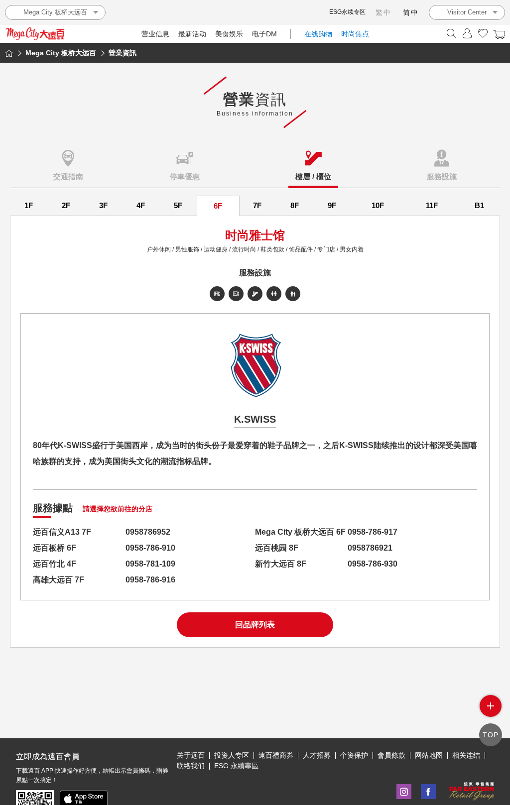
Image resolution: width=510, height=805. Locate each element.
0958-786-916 (150, 579)
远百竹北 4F (54, 564)
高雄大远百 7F (58, 579)
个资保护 (354, 755)
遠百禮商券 (275, 755)
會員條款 (391, 755)
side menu (491, 706)
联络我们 (191, 766)
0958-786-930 (372, 564)
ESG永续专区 (347, 11)
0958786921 (370, 548)
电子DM (264, 34)
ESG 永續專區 (236, 766)
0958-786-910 (150, 548)
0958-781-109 (150, 564)
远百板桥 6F (54, 548)
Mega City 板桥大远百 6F (300, 532)
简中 (411, 12)
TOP (491, 735)
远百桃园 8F (276, 548)
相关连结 (466, 755)
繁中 (383, 12)
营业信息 (155, 34)
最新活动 (192, 34)
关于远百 (191, 755)
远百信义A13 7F (62, 532)
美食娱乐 (229, 34)
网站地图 (429, 755)
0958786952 (148, 532)
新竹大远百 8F (280, 564)
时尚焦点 (355, 34)
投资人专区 (231, 755)
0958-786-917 (372, 532)
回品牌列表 (255, 624)
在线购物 (318, 34)
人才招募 (317, 755)
